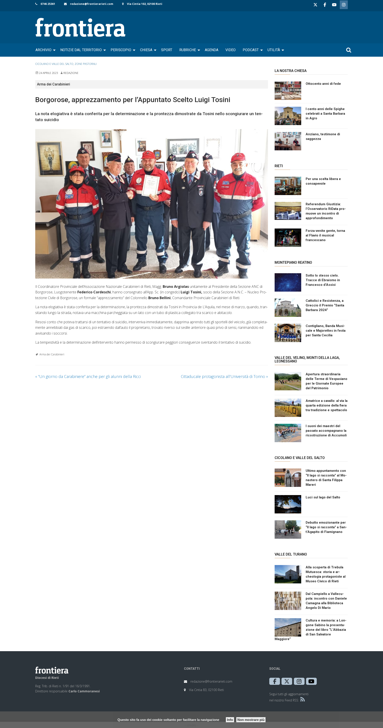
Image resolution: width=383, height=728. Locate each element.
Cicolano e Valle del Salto (54, 64)
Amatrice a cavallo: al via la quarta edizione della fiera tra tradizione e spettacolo (327, 405)
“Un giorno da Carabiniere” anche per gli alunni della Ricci (88, 376)
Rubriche (187, 50)
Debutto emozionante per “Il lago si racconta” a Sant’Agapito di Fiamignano (326, 527)
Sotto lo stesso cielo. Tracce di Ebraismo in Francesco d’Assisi (323, 280)
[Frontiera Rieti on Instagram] (344, 4)
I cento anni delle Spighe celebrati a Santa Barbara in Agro (325, 113)
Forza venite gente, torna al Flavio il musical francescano (325, 235)
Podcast (251, 50)
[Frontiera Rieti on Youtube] (334, 5)
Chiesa (146, 50)
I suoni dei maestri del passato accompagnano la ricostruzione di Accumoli (326, 430)
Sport (166, 50)
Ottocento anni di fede (323, 84)
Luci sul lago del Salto (323, 497)
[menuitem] (44, 50)
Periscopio (121, 50)
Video (230, 50)
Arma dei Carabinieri (51, 354)
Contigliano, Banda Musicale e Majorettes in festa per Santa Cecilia (326, 330)
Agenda (211, 50)
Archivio (43, 50)
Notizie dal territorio (81, 50)
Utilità (274, 50)
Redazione (70, 73)
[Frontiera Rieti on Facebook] (325, 5)
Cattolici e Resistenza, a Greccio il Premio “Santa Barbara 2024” (325, 305)
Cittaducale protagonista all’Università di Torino (224, 376)
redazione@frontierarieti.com (91, 4)
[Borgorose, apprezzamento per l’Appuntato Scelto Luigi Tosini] (151, 204)
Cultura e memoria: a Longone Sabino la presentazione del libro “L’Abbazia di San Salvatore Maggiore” (310, 629)
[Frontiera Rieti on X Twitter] (315, 5)
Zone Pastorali (86, 64)
